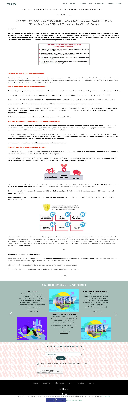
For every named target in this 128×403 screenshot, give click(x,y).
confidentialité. (105, 396)
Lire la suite (32, 311)
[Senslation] (64, 389)
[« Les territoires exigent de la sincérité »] (96, 328)
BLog (90, 3)
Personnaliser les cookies (74, 400)
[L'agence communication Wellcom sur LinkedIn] (62, 394)
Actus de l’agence (100, 3)
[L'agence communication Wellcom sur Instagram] (66, 394)
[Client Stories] (32, 328)
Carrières (111, 3)
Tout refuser (50, 400)
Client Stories (32, 291)
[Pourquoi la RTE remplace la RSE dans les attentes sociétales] (64, 300)
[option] (32, 314)
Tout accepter (60, 400)
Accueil (24, 9)
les (90, 191)
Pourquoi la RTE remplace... (64, 314)
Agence (65, 3)
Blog (31, 9)
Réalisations (82, 3)
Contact (119, 3)
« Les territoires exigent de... (96, 291)
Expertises (73, 3)
